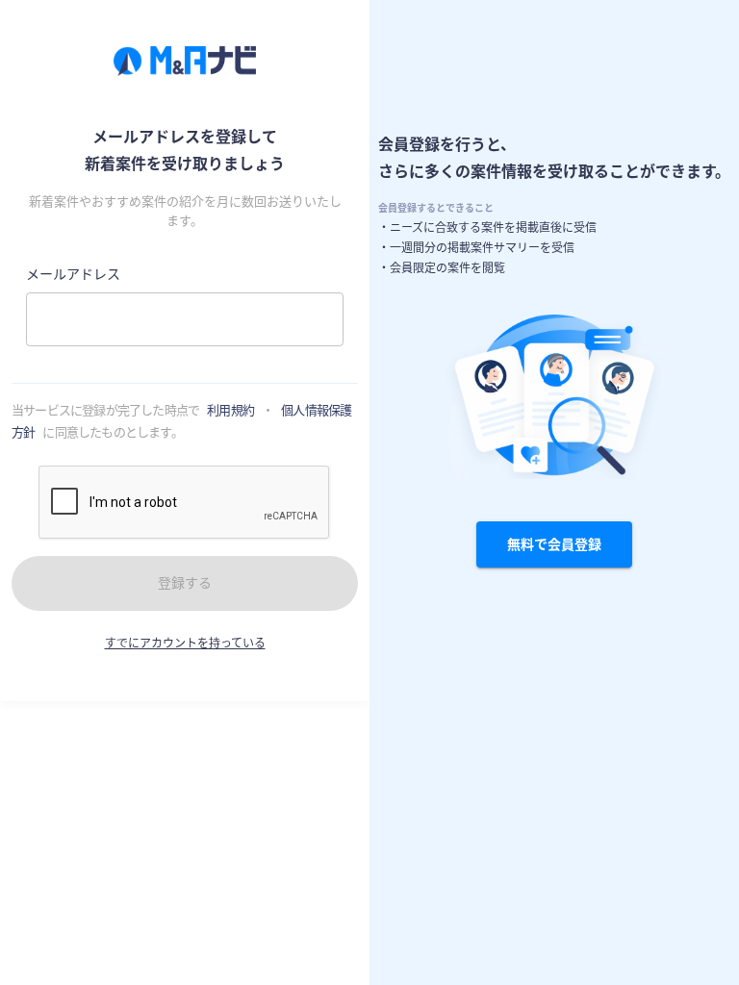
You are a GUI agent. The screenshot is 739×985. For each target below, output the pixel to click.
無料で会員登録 (554, 544)
